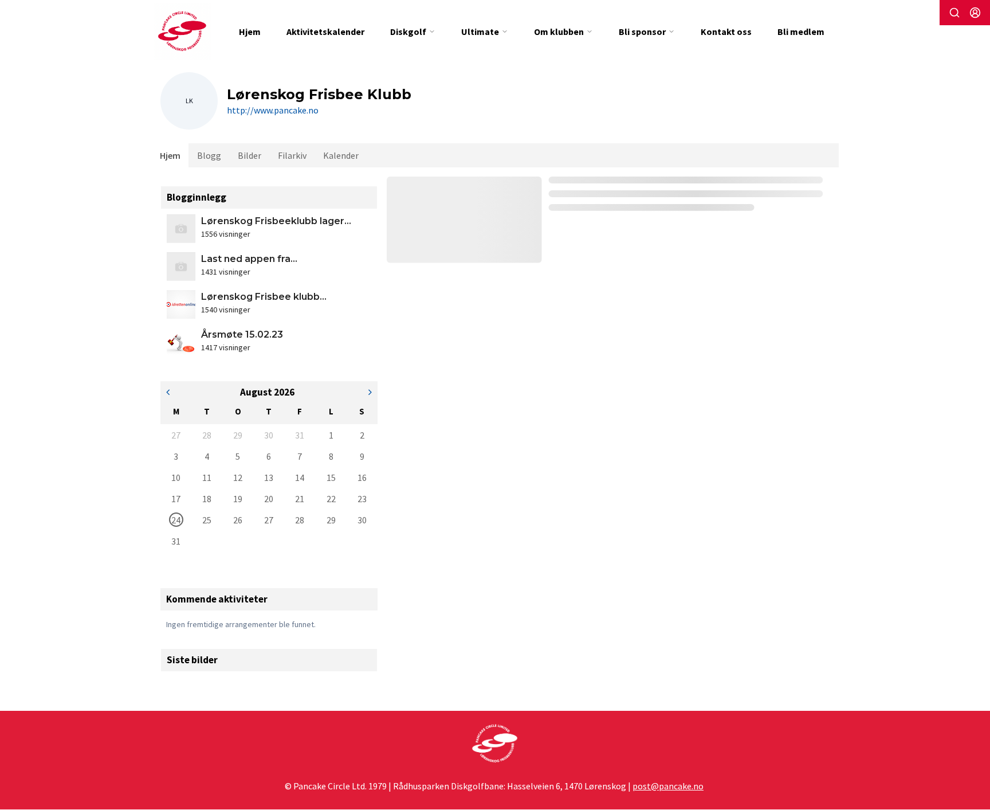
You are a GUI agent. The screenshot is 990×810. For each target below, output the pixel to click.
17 (175, 498)
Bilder (249, 155)
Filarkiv (292, 155)
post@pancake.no (668, 786)
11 (206, 477)
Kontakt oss (726, 31)
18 (206, 498)
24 (175, 520)
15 (331, 477)
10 (175, 477)
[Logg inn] (975, 12)
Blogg (209, 155)
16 (362, 477)
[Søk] (954, 12)
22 (331, 498)
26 (237, 520)
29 (237, 435)
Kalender (341, 155)
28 (206, 435)
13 (268, 477)
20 (268, 498)
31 (299, 435)
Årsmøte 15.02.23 (242, 334)
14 (299, 477)
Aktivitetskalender (325, 31)
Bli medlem (800, 31)
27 (175, 435)
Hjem (250, 31)
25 (206, 520)
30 (268, 435)
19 (237, 498)
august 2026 (267, 392)
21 (299, 498)
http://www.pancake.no (273, 110)
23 (362, 498)
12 (237, 477)
